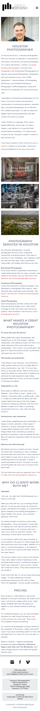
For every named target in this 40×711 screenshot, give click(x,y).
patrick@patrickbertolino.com (20, 674)
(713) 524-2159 (20, 670)
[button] (35, 8)
